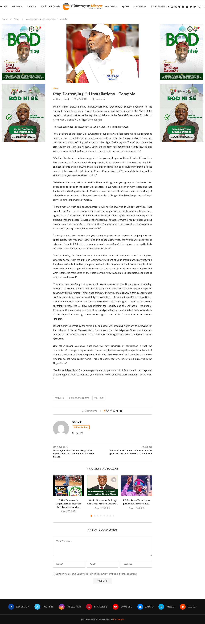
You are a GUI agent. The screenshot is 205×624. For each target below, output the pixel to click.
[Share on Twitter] (114, 410)
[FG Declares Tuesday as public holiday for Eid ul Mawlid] (136, 485)
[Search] (199, 6)
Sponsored (140, 6)
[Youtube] (183, 6)
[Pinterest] (179, 6)
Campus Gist (158, 6)
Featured (59, 398)
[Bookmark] (203, 6)
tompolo (98, 398)
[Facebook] (168, 6)
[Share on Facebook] (111, 410)
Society (16, 6)
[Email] (187, 6)
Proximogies (118, 619)
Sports (125, 6)
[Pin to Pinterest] (117, 410)
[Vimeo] (191, 6)
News (30, 6)
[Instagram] (176, 6)
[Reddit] (194, 6)
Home (3, 6)
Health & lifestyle (50, 6)
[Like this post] (107, 410)
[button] (57, 496)
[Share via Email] (121, 410)
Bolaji (66, 99)
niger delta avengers (79, 398)
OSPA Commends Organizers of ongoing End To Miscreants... (68, 503)
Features (110, 6)
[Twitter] (172, 6)
